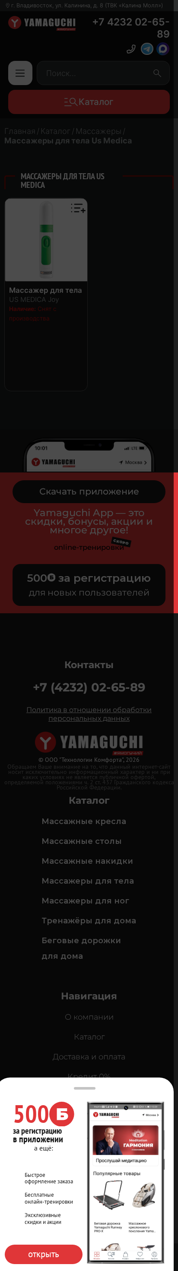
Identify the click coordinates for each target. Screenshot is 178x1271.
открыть (43, 1254)
